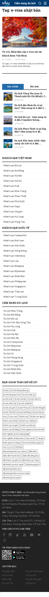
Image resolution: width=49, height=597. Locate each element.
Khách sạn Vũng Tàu (14, 221)
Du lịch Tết (7, 583)
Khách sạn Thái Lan (14, 291)
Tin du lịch (31, 575)
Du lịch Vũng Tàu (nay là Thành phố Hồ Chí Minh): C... (30, 95)
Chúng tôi (31, 583)
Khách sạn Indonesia (14, 255)
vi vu (11, 447)
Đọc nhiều (12, 86)
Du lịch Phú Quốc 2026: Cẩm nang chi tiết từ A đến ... (30, 142)
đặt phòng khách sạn (12, 469)
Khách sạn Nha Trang (15, 191)
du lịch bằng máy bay (20, 390)
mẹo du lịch (31, 438)
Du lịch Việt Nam (34, 571)
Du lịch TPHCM (9, 412)
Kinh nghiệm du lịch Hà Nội (33, 429)
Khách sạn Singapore (15, 286)
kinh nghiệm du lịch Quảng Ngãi (16, 434)
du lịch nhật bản (25, 403)
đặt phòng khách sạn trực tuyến (16, 473)
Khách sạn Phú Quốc (14, 201)
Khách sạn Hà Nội (13, 175)
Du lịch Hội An (34, 399)
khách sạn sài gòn (10, 425)
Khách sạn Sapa (12, 206)
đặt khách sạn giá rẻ (11, 460)
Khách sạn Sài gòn (13, 211)
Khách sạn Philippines (15, 281)
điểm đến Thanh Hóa (11, 455)
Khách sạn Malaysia (14, 265)
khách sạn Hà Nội (10, 421)
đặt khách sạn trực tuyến (13, 464)
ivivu (5, 416)
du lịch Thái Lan (23, 407)
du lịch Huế (7, 399)
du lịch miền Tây (9, 403)
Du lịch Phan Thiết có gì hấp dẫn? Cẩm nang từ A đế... (30, 130)
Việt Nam (19, 447)
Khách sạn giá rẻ (37, 416)
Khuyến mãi (8, 571)
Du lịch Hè (7, 575)
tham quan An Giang (11, 442)
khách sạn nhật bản (28, 421)
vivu (5, 447)
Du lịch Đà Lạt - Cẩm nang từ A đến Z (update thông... (30, 118)
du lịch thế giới (39, 407)
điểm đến (32, 451)
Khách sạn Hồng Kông (15, 250)
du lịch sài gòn (9, 407)
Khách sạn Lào (11, 260)
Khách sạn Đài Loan (14, 240)
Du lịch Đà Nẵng (23, 412)
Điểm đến (7, 579)
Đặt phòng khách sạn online (14, 451)
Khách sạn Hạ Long (14, 216)
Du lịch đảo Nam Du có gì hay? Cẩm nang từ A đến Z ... (30, 106)
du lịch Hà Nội (20, 399)
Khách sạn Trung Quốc (15, 296)
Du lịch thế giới (33, 579)
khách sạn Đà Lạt (28, 425)
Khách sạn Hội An (13, 180)
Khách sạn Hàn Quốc (14, 245)
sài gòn (41, 438)
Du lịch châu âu (28, 394)
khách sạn (24, 416)
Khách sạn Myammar (14, 271)
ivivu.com (13, 416)
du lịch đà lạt (38, 412)
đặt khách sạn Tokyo (30, 460)
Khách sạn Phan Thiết (15, 196)
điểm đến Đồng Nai (31, 455)
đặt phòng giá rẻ (32, 464)
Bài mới (34, 86)
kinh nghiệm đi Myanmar (13, 438)
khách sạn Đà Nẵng (11, 429)
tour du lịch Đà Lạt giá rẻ (33, 442)
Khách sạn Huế (11, 185)
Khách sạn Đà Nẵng (14, 170)
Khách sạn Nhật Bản (14, 276)
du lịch (5, 390)
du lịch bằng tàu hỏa (11, 394)
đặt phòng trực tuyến (11, 477)
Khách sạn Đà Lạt (13, 165)
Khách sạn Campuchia (15, 235)
